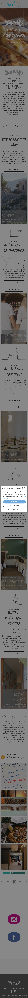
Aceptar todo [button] (14, 502)
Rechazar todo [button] (14, 505)
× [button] (24, 488)
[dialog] (14, 499)
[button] (14, 509)
